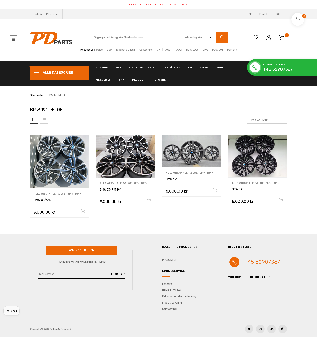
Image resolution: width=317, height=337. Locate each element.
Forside (98, 49)
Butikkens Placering (46, 14)
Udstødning (146, 49)
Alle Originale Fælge (50, 193)
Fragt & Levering (172, 302)
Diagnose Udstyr (125, 49)
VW (158, 49)
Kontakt (264, 14)
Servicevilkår (169, 309)
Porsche (232, 49)
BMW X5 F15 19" (110, 189)
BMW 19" (171, 179)
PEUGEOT (217, 49)
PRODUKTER (169, 259)
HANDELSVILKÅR (172, 290)
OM (250, 14)
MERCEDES (192, 49)
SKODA (168, 49)
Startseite (36, 95)
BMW (205, 49)
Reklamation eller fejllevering (179, 296)
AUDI (179, 49)
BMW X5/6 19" (43, 200)
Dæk (109, 49)
